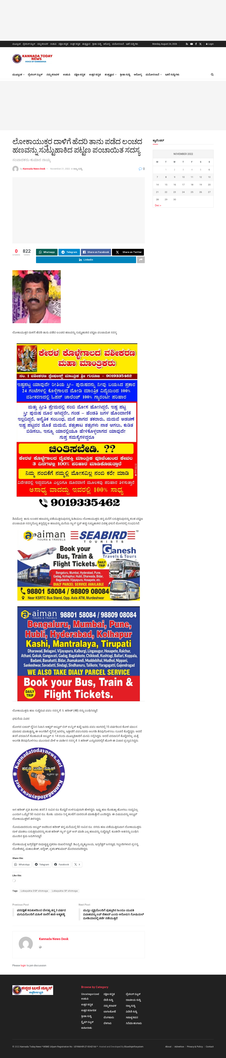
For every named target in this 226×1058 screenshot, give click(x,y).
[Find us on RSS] (187, 44)
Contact (210, 1046)
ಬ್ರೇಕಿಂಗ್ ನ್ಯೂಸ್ (29, 44)
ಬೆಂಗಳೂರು (109, 1017)
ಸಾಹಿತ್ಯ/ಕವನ (132, 1017)
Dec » (158, 205)
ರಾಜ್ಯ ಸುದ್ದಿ (77, 168)
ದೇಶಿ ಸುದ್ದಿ (108, 999)
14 (157, 184)
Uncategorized (90, 994)
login (23, 965)
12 (200, 177)
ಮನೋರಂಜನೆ (118, 44)
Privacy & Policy (195, 1046)
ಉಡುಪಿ (53, 44)
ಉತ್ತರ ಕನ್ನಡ (75, 44)
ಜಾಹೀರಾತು (86, 1027)
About (168, 1046)
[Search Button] (212, 74)
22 (166, 192)
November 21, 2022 (60, 168)
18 (192, 184)
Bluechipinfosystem (133, 1046)
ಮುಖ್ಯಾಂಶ (16, 44)
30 (174, 199)
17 (183, 184)
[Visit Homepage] (32, 59)
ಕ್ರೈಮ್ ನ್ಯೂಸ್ (87, 1022)
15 (166, 184)
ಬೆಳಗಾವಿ (107, 1023)
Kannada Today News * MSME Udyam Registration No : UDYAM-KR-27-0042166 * (59, 1046)
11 (192, 177)
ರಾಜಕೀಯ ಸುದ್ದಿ (133, 999)
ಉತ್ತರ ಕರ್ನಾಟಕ (88, 1010)
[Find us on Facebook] (196, 44)
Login (211, 44)
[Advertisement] (113, 105)
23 (174, 192)
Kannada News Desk (34, 168)
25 (192, 192)
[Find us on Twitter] (200, 44)
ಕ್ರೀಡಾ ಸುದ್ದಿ (96, 44)
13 (209, 177)
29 (166, 199)
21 (157, 192)
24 (183, 192)
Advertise (179, 1046)
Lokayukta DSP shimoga (34, 891)
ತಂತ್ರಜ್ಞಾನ (86, 44)
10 (183, 177)
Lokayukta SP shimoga (65, 891)
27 (209, 192)
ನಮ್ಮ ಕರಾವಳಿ (42, 44)
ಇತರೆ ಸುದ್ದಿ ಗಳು (132, 44)
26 (200, 192)
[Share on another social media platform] (141, 259)
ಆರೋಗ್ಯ (106, 44)
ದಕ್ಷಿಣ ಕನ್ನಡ (63, 44)
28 (157, 199)
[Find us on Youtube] (191, 44)
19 (200, 184)
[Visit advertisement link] (113, 20)
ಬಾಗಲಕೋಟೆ (110, 1011)
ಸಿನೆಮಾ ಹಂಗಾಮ (134, 1023)
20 (209, 184)
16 (174, 184)
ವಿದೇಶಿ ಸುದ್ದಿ (131, 1011)
